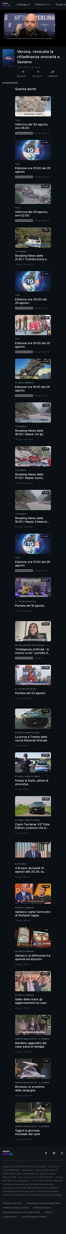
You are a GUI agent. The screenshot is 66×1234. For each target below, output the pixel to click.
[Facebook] (46, 1153)
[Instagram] (54, 1153)
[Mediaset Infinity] (6, 4)
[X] (62, 1153)
